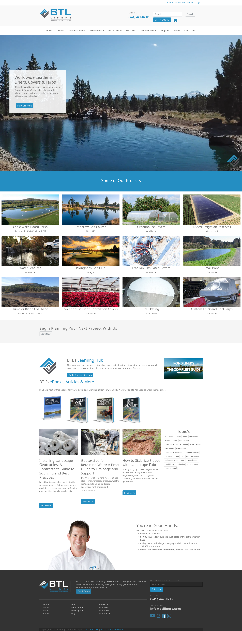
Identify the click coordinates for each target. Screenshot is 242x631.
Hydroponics (184, 440)
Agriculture (169, 436)
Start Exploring (24, 105)
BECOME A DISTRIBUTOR (176, 3)
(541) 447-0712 (138, 17)
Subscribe (156, 589)
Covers (178, 436)
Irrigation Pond (192, 464)
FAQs (198, 3)
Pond (177, 456)
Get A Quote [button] (162, 19)
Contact (47, 613)
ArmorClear (104, 610)
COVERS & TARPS (76, 30)
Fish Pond (168, 456)
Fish (182, 456)
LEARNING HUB (147, 30)
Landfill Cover (170, 464)
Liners (175, 440)
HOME (49, 30)
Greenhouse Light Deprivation (176, 444)
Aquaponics (193, 436)
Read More (46, 505)
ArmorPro (103, 607)
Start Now (46, 334)
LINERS (59, 30)
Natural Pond (192, 460)
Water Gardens (195, 444)
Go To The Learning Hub (80, 375)
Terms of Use (92, 629)
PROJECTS (164, 30)
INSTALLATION (115, 30)
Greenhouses (181, 448)
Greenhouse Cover (192, 452)
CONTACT (190, 3)
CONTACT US (190, 30)
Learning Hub (77, 610)
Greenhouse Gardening (174, 452)
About (46, 607)
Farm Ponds (169, 448)
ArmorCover (105, 613)
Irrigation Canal (171, 468)
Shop (73, 604)
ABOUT (177, 30)
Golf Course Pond (192, 456)
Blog (73, 613)
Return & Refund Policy (112, 629)
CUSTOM (130, 30)
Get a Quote (77, 607)
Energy (167, 440)
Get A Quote (84, 591)
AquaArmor (104, 604)
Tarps (185, 436)
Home (46, 604)
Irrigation (181, 464)
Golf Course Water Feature (175, 460)
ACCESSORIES (96, 30)
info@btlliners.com (165, 608)
